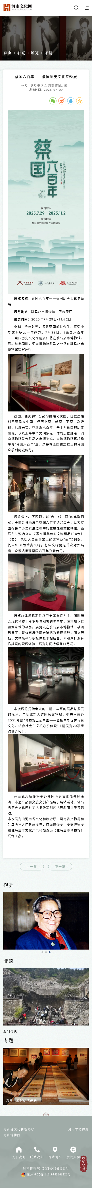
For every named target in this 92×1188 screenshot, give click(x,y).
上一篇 (32, 866)
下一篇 (60, 866)
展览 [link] (35, 53)
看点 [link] (21, 53)
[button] (42, 952)
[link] (46, 921)
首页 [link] (7, 53)
